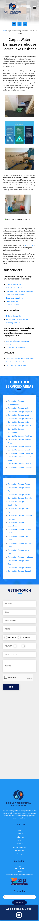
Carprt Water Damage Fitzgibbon (20, 557)
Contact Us (19, 844)
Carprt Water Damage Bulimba (19, 426)
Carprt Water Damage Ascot (18, 415)
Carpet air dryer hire (12, 305)
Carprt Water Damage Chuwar (19, 484)
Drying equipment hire (13, 316)
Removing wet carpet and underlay (17, 319)
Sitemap (19, 854)
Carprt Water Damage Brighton (19, 446)
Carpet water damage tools (15, 295)
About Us (19, 834)
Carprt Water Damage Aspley (19, 408)
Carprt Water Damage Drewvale (20, 498)
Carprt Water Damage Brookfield (20, 436)
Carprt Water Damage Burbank (19, 422)
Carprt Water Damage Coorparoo (20, 453)
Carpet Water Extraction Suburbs (16, 362)
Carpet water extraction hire (15, 298)
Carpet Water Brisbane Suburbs (16, 365)
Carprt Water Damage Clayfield (19, 464)
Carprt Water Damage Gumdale (20, 571)
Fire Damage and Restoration (15, 347)
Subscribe (19, 902)
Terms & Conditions (19, 847)
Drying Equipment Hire (13, 284)
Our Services (19, 837)
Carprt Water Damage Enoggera (20, 467)
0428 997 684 (29, 245)
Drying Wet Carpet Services (15, 288)
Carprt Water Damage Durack (19, 495)
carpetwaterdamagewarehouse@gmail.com (19, 874)
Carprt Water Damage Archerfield (20, 419)
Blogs (19, 840)
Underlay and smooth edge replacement (19, 291)
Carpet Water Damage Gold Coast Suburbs (20, 358)
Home (4, 31)
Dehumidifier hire (12, 301)
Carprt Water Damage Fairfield (19, 568)
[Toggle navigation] (35, 8)
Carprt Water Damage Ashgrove (20, 412)
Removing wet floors (13, 323)
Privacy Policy (19, 850)
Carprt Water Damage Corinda (19, 450)
